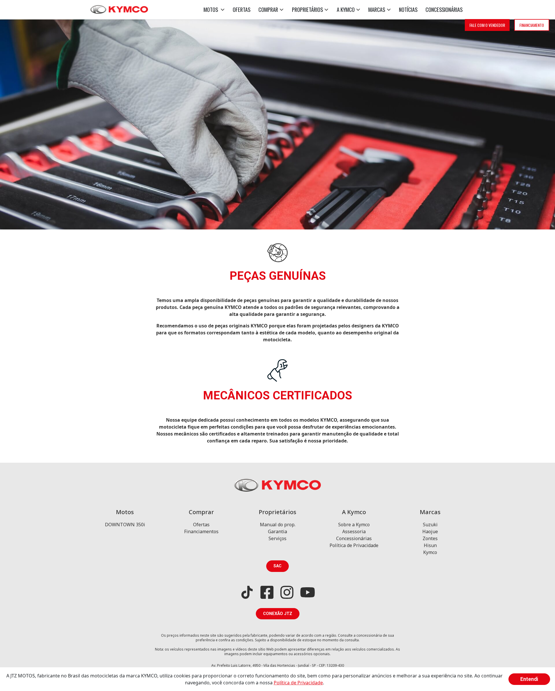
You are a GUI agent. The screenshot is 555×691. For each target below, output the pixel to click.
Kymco (430, 552)
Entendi (529, 679)
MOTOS (211, 9)
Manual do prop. (277, 524)
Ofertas (201, 524)
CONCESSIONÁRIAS (444, 9)
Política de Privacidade (354, 545)
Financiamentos (201, 531)
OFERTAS (241, 9)
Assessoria (354, 531)
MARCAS (376, 9)
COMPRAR (268, 9)
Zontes (430, 538)
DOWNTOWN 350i (125, 524)
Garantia (277, 531)
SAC (277, 566)
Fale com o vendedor (487, 25)
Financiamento (531, 25)
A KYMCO (346, 9)
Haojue (430, 531)
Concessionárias (354, 538)
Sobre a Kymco (354, 524)
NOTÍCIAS (408, 9)
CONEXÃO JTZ (277, 613)
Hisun (430, 545)
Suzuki (430, 524)
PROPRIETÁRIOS (307, 9)
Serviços (277, 538)
